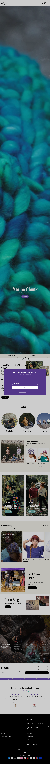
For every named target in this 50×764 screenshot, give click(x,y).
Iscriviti (25, 387)
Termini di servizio (22, 392)
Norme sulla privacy (33, 390)
